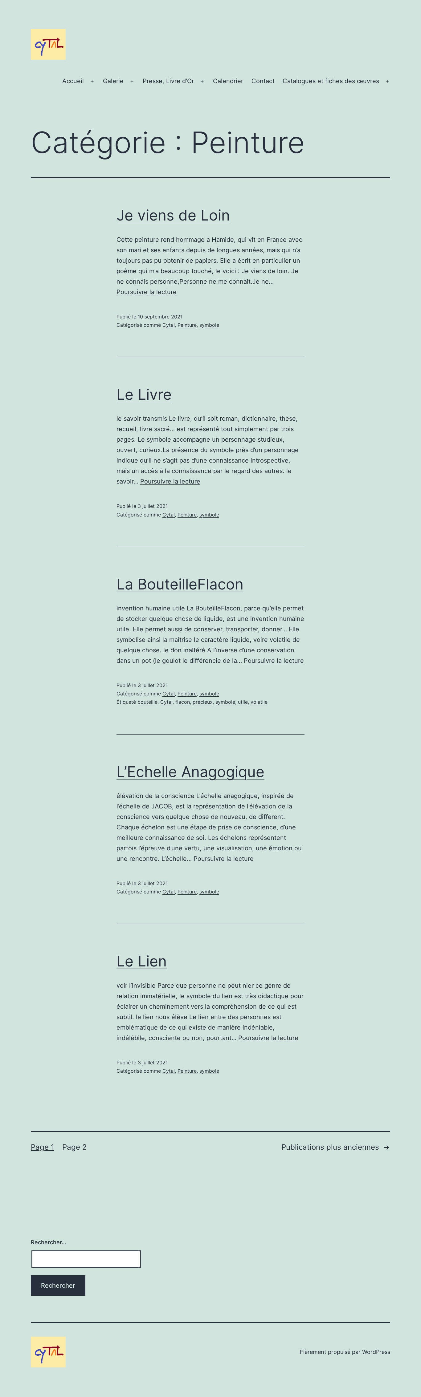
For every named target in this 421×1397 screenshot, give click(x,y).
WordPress (376, 1352)
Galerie (113, 81)
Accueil (73, 81)
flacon (182, 702)
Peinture (187, 325)
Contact (263, 81)
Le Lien (141, 961)
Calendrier (228, 81)
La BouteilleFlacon (179, 584)
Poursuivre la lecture (146, 292)
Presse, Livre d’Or (168, 81)
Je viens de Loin (173, 215)
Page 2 (74, 1147)
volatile (259, 702)
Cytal (168, 325)
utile (243, 702)
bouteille (147, 702)
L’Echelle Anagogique (190, 772)
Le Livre (144, 394)
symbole (209, 325)
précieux (203, 702)
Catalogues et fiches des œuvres (331, 81)
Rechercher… (48, 1242)
